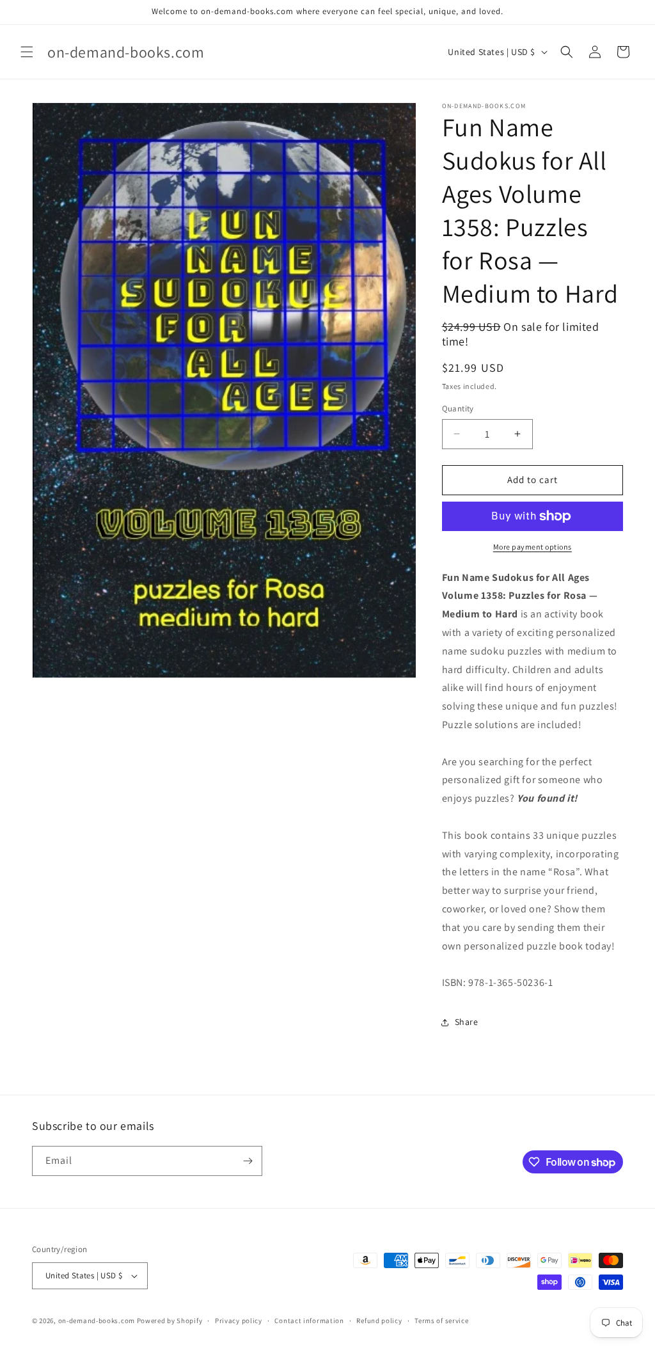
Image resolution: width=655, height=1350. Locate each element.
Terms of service (441, 1320)
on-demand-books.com (96, 1320)
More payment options (532, 547)
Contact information (308, 1320)
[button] (27, 52)
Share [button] (466, 1022)
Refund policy (379, 1320)
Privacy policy (238, 1320)
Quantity (458, 408)
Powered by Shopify (170, 1320)
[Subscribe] (247, 1161)
